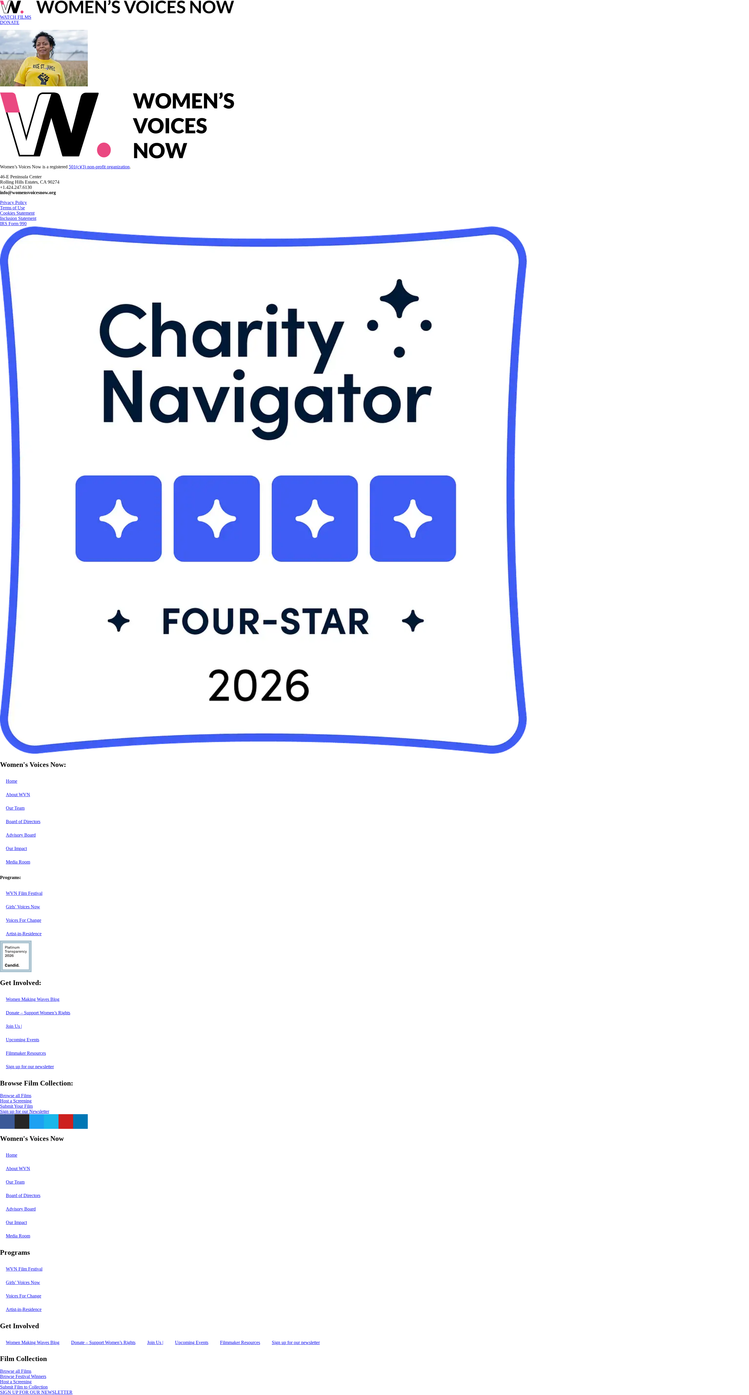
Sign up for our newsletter (30, 1066)
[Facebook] (7, 1121)
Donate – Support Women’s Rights (38, 1012)
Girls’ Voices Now (23, 906)
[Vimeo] (51, 1121)
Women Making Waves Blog (32, 999)
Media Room (18, 861)
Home (11, 781)
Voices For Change (23, 920)
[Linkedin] (80, 1121)
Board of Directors (23, 821)
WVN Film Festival (24, 893)
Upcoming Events (22, 1039)
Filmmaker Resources (26, 1053)
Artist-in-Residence (24, 933)
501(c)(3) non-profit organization (99, 166)
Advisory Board (21, 834)
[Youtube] (66, 1121)
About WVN (18, 794)
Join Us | (14, 1026)
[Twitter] (36, 1121)
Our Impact (16, 848)
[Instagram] (22, 1121)
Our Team (15, 808)
